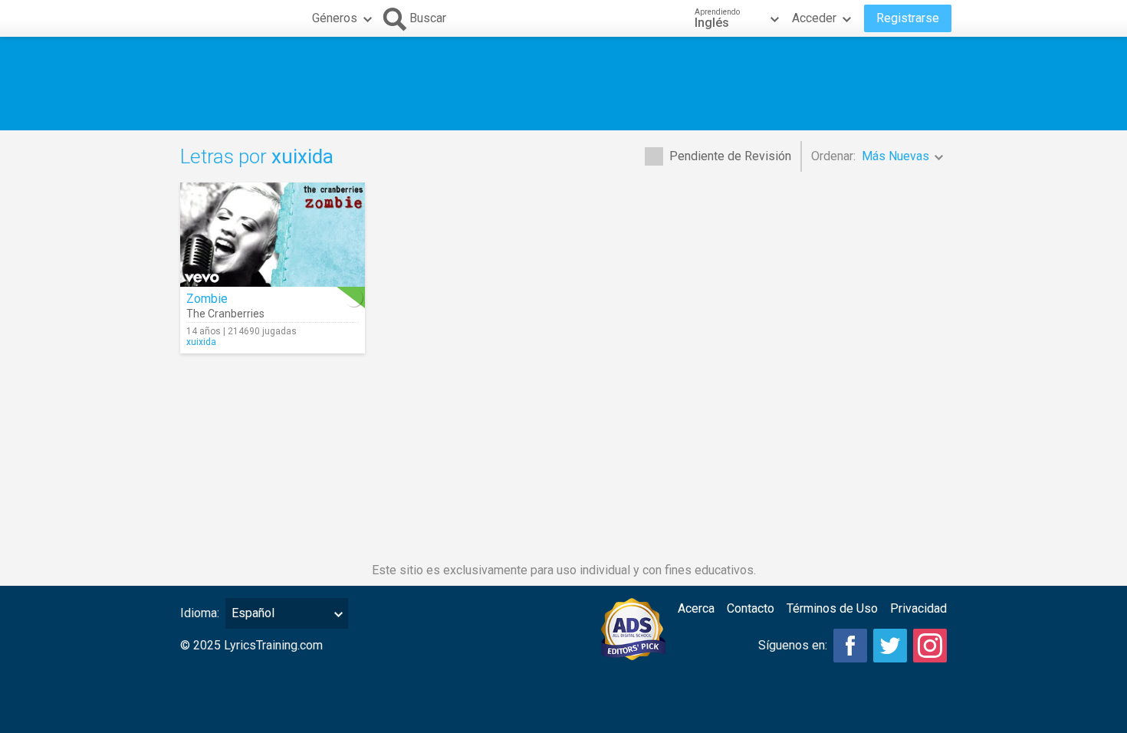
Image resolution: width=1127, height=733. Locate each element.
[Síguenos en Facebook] (850, 645)
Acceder (814, 18)
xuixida (201, 342)
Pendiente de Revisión (730, 156)
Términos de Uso (832, 608)
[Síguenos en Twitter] (890, 645)
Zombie (207, 298)
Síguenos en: (792, 645)
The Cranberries (225, 313)
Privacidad (918, 608)
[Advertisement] (563, 83)
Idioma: (199, 613)
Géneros (334, 18)
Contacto (750, 608)
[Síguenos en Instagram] (930, 645)
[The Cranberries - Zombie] (272, 234)
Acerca (696, 608)
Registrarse (907, 18)
